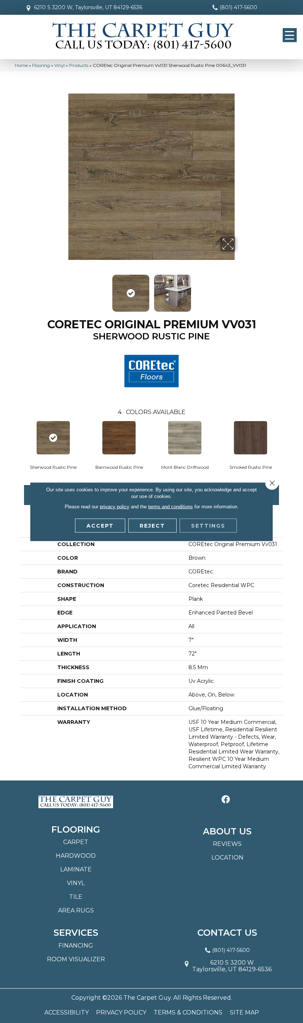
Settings (208, 525)
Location (227, 857)
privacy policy (114, 506)
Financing (75, 945)
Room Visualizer (76, 959)
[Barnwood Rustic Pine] (119, 437)
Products (78, 65)
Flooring (41, 65)
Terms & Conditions (188, 1013)
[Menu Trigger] (289, 35)
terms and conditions (170, 506)
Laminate (76, 869)
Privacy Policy (121, 1013)
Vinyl (59, 65)
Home (21, 65)
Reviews (227, 843)
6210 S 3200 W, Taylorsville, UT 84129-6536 (88, 7)
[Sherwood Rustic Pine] (53, 437)
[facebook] (225, 799)
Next (240, 289)
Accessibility (66, 1013)
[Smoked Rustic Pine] (250, 437)
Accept (100, 525)
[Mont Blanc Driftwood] (185, 437)
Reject (152, 525)
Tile (75, 896)
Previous (63, 289)
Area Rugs (76, 910)
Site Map (244, 1013)
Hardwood (76, 855)
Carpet (75, 842)
